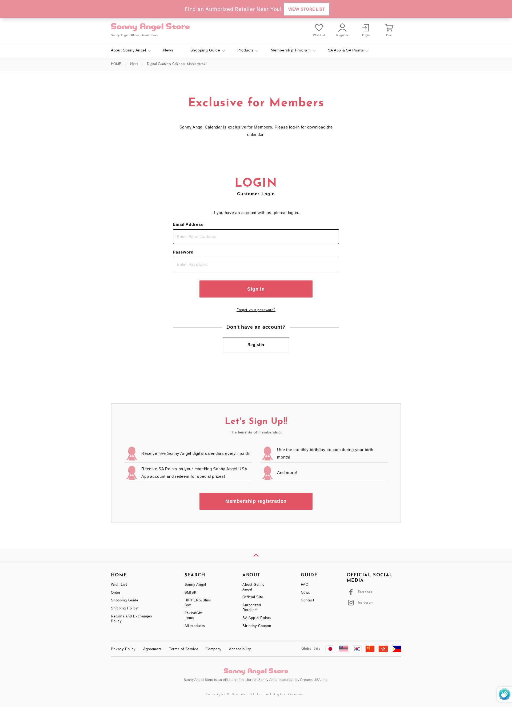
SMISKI (191, 592)
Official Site (252, 597)
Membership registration (256, 501)
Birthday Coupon (256, 626)
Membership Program (291, 50)
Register (256, 344)
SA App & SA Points (346, 50)
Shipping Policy (124, 608)
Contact (307, 600)
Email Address (188, 224)
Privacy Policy (123, 649)
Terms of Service (183, 649)
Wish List (119, 585)
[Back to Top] (256, 555)
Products (245, 50)
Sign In (256, 289)
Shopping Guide (205, 50)
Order (116, 592)
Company (214, 649)
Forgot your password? (256, 310)
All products (195, 626)
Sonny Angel (195, 585)
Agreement (152, 649)
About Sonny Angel (128, 50)
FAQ (304, 585)
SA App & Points (256, 618)
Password (183, 252)
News (168, 50)
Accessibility (240, 649)
